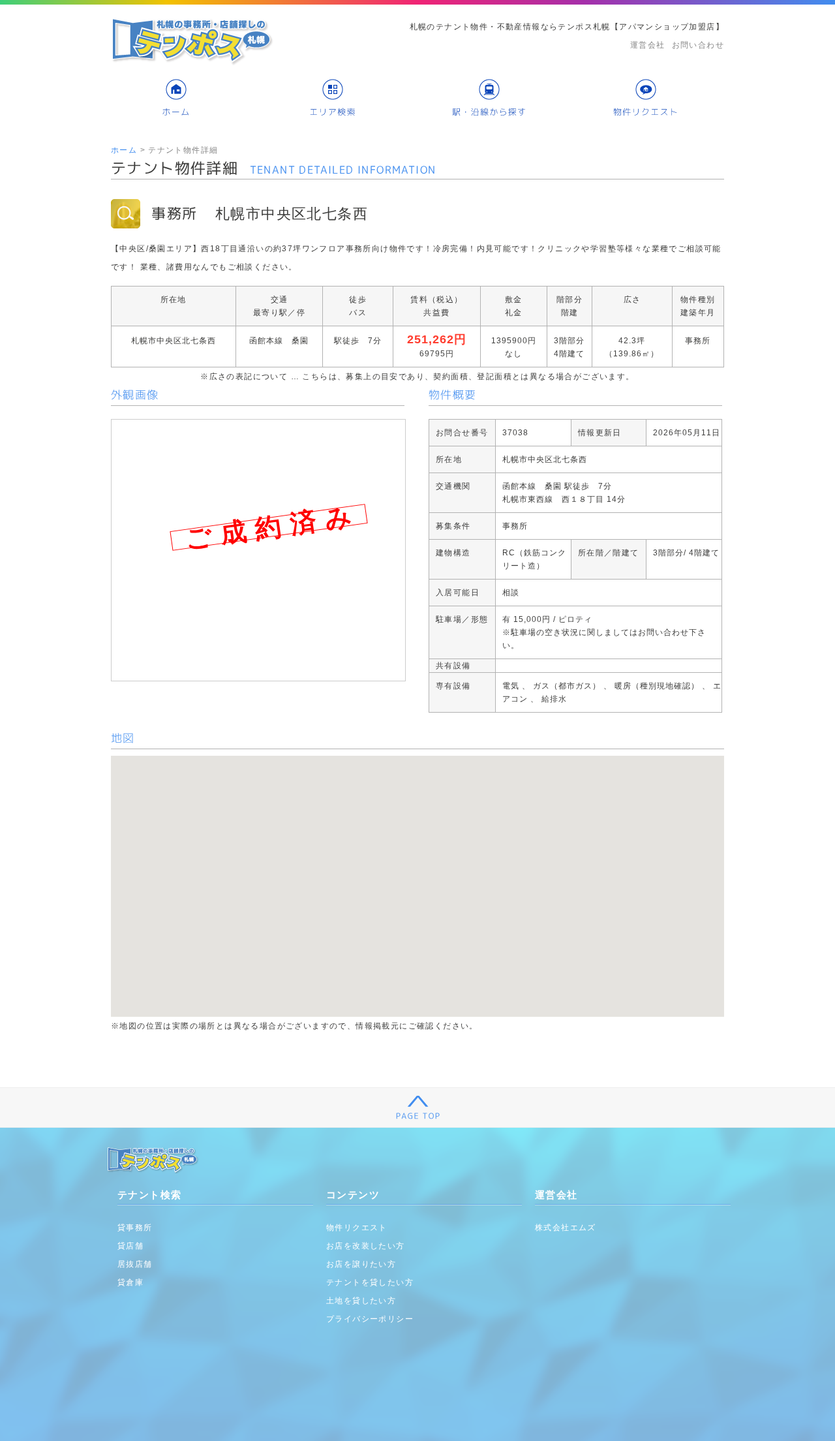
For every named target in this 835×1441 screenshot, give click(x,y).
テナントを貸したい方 (370, 1282)
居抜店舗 (135, 1264)
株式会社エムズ (565, 1227)
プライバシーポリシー (370, 1319)
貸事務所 (135, 1227)
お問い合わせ (698, 45)
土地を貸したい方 (361, 1300)
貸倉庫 (130, 1282)
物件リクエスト (356, 1227)
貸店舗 (130, 1245)
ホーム (124, 150)
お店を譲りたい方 (361, 1264)
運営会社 (647, 45)
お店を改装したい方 (365, 1245)
